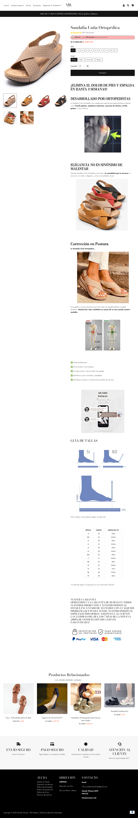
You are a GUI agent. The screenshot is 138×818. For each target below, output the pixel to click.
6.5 (96, 50)
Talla (72, 46)
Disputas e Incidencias (45, 784)
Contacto (37, 5)
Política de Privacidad (44, 787)
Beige (74, 60)
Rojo (81, 60)
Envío (28, 5)
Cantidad (74, 66)
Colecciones (17, 5)
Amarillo (90, 60)
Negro (98, 60)
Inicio (6, 5)
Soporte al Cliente (51, 5)
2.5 (73, 50)
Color (73, 56)
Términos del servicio (44, 795)
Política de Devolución (45, 789)
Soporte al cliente (43, 782)
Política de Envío (43, 792)
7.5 (106, 50)
